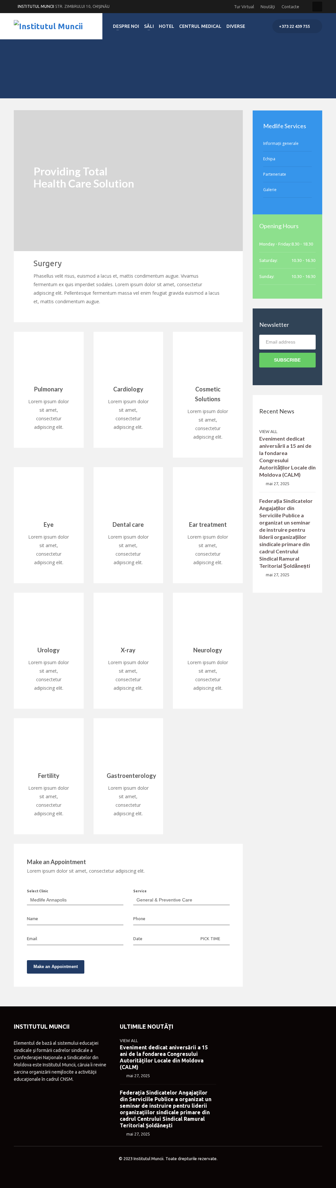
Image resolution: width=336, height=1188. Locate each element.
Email (32, 938)
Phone (139, 918)
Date (137, 938)
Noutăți (268, 6)
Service (140, 891)
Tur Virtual (244, 6)
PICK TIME (210, 938)
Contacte (290, 6)
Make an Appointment (55, 966)
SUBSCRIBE (287, 360)
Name (32, 918)
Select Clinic (37, 891)
